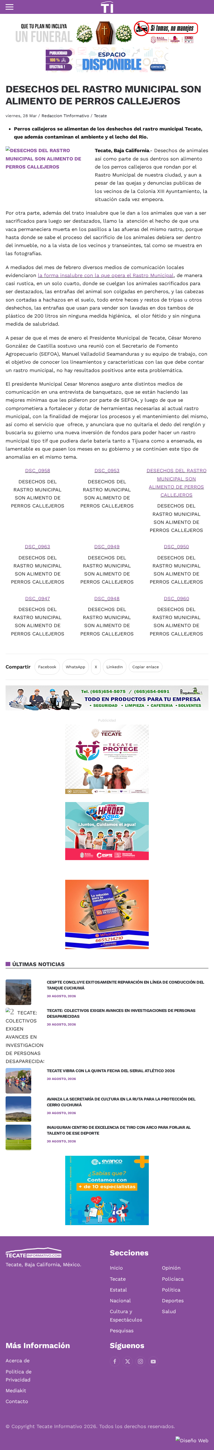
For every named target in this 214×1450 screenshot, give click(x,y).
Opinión (171, 1268)
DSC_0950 (176, 546)
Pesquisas (121, 1330)
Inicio (116, 1268)
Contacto (17, 1401)
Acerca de (18, 1360)
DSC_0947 (37, 598)
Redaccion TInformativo (65, 115)
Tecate (100, 115)
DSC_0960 (176, 598)
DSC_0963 (37, 546)
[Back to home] (107, 7)
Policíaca (173, 1279)
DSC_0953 (107, 470)
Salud (169, 1311)
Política (171, 1290)
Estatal (118, 1290)
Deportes (173, 1300)
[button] (9, 7)
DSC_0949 (107, 546)
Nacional (120, 1300)
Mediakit (16, 1390)
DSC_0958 (37, 470)
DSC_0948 (107, 598)
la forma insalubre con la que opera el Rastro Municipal (106, 275)
